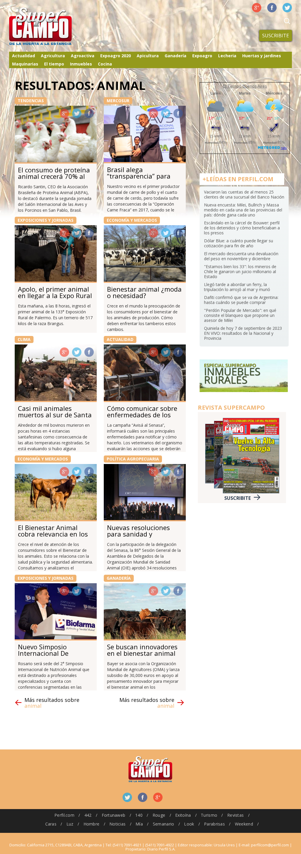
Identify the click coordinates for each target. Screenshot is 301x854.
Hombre (91, 824)
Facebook (272, 7)
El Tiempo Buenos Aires (245, 86)
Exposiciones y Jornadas (45, 220)
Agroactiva (82, 55)
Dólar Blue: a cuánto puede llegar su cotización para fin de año (238, 243)
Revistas (235, 815)
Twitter (287, 7)
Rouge (159, 815)
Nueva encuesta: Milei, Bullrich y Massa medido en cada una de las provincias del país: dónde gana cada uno (243, 210)
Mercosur (118, 100)
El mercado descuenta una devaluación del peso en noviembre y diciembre (241, 256)
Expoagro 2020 (115, 55)
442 (88, 815)
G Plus (256, 7)
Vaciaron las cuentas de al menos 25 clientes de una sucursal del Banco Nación (244, 194)
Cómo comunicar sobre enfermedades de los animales (142, 415)
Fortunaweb (114, 815)
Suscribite (275, 35)
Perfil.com (64, 815)
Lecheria (227, 55)
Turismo (209, 815)
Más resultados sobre (51, 702)
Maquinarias (25, 64)
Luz (69, 824)
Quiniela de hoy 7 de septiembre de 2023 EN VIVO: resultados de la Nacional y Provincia (243, 333)
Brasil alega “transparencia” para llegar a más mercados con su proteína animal (142, 179)
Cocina (105, 64)
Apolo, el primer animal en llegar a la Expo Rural (55, 292)
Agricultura (53, 55)
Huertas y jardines (261, 55)
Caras (50, 824)
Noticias (117, 824)
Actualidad (23, 55)
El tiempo (54, 64)
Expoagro (202, 55)
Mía (139, 824)
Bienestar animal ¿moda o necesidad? (144, 292)
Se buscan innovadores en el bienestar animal (142, 650)
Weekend (244, 824)
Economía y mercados (132, 220)
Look (189, 824)
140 (139, 815)
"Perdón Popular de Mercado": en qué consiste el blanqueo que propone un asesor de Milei (240, 315)
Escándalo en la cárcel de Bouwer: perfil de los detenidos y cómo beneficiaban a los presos (242, 228)
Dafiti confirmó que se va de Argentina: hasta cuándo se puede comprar (241, 300)
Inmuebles (81, 64)
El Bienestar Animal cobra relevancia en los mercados (53, 534)
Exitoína (183, 815)
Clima (24, 339)
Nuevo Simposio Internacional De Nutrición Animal (44, 653)
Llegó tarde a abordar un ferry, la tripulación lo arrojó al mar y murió (237, 287)
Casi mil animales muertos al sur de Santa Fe (55, 415)
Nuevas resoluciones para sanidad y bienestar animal (138, 534)
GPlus (64, 113)
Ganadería (175, 55)
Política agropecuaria (133, 459)
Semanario (163, 824)
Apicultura (148, 55)
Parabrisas (214, 824)
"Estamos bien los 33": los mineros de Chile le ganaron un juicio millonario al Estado (240, 271)
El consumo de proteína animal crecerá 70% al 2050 (54, 176)
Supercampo (52, 26)
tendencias (31, 100)
